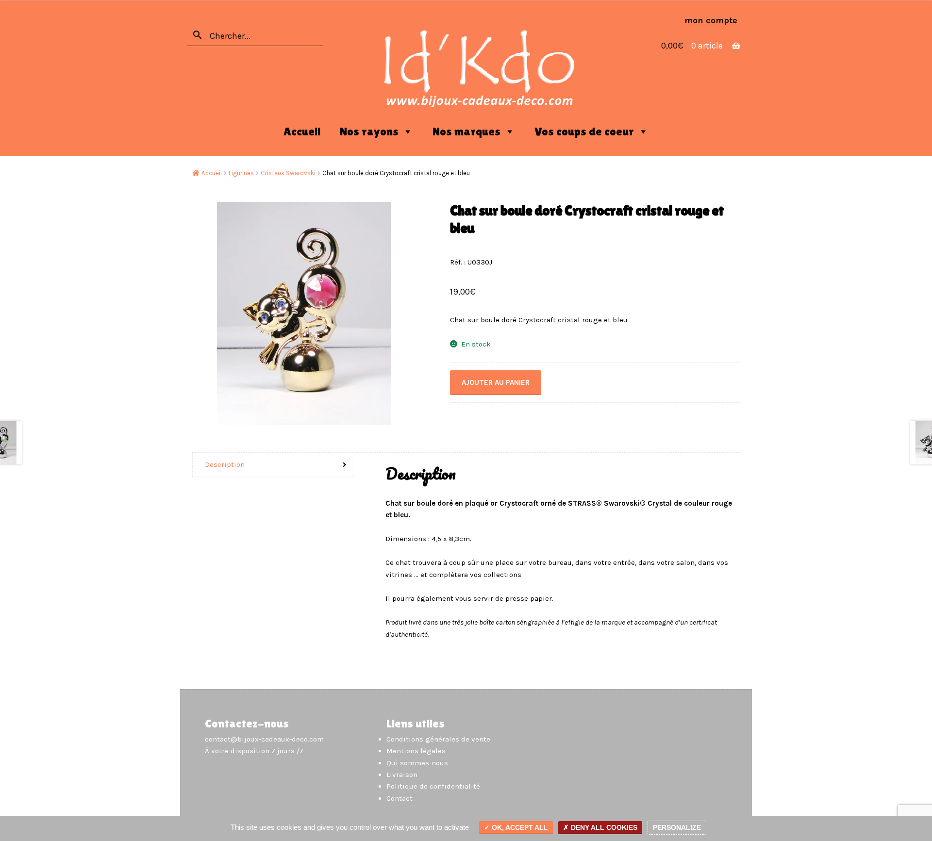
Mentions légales (416, 750)
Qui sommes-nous (417, 763)
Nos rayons (369, 131)
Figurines (241, 173)
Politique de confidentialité (433, 786)
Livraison (401, 774)
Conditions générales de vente (438, 739)
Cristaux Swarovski (288, 173)
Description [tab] (225, 464)
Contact (399, 798)
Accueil (301, 131)
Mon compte (710, 20)
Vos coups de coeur (584, 131)
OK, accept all (519, 827)
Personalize (677, 827)
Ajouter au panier (496, 382)
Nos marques (466, 131)
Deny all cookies (603, 827)
